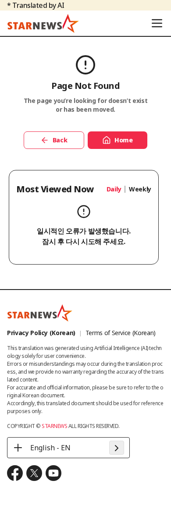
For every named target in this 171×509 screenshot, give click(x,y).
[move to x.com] (34, 473)
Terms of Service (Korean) (121, 333)
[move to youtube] (53, 473)
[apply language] (116, 448)
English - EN (50, 447)
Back (60, 140)
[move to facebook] (15, 473)
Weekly (140, 189)
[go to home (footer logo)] (40, 313)
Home (123, 140)
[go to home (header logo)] (43, 23)
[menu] (157, 23)
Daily (114, 189)
